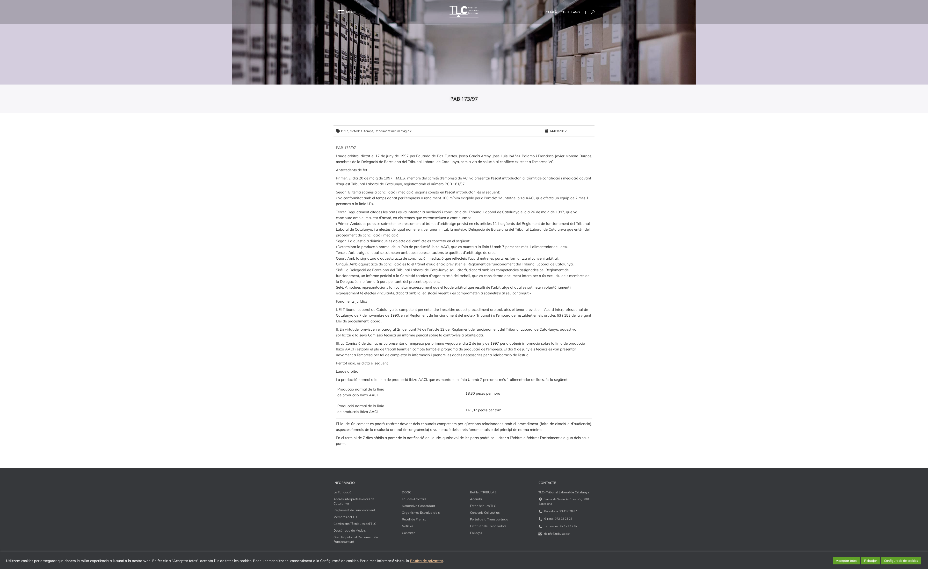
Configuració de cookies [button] (901, 560)
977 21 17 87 (568, 526)
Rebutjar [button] (870, 560)
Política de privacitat (426, 561)
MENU (351, 12)
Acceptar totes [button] (846, 560)
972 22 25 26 (563, 519)
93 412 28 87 (568, 511)
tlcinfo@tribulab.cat (557, 534)
